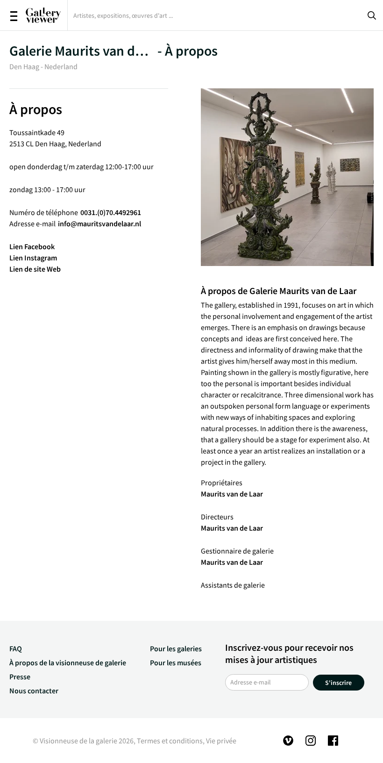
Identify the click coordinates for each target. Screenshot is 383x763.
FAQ (15, 648)
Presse (19, 676)
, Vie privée (219, 740)
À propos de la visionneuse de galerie (67, 662)
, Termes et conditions (168, 740)
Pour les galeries (176, 648)
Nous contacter (33, 690)
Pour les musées (175, 662)
